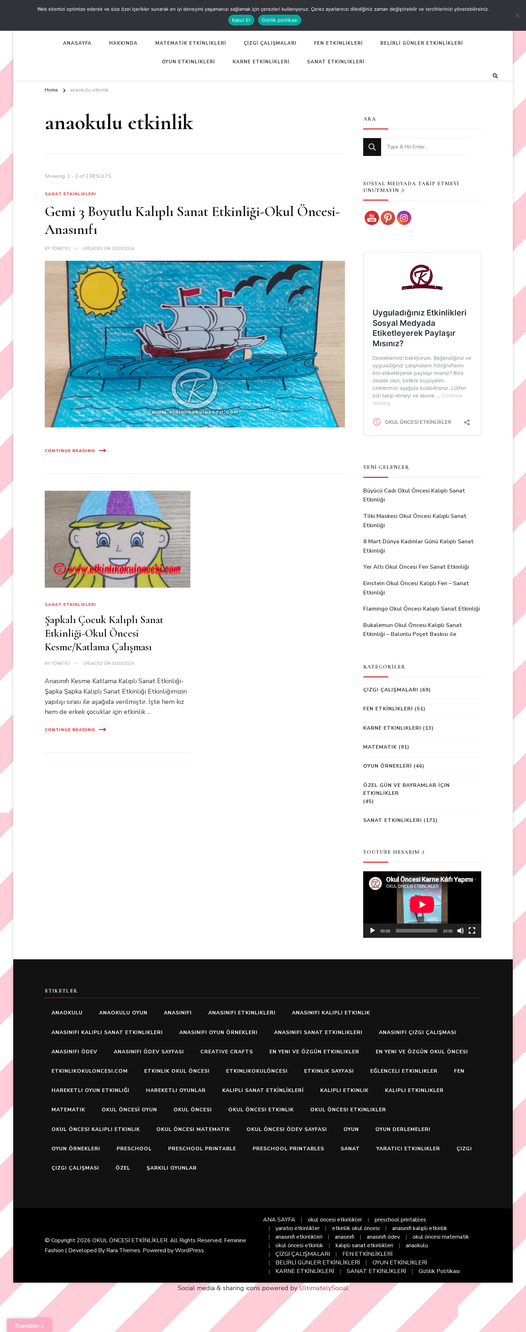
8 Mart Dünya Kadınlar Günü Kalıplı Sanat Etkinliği (418, 546)
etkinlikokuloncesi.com (90, 1071)
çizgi (464, 1148)
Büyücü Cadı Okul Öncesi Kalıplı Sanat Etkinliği (414, 495)
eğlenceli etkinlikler (404, 1071)
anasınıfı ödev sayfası (149, 1051)
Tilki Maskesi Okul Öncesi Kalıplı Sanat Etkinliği (415, 520)
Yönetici (60, 248)
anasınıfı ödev (74, 1051)
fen (459, 1071)
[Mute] (460, 930)
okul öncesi (193, 1109)
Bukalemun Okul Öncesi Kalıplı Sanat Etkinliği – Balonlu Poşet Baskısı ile (412, 629)
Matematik (380, 747)
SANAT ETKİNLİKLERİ (336, 62)
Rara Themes (123, 1250)
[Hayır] (517, 15)
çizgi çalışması (75, 1168)
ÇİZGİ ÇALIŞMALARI (270, 43)
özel (123, 1168)
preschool (134, 1148)
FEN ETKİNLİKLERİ (338, 43)
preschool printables (288, 1148)
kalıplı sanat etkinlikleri (364, 1245)
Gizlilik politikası (280, 20)
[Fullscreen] (472, 930)
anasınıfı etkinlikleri (242, 1012)
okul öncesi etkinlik (261, 1109)
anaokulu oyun (123, 1012)
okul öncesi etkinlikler (348, 1109)
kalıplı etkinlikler (414, 1090)
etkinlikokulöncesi (257, 1071)
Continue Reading (70, 451)
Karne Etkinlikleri (392, 728)
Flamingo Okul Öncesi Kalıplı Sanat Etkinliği (421, 609)
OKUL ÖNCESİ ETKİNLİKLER (129, 1240)
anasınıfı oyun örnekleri (218, 1032)
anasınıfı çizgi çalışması (417, 1032)
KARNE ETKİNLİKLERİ (261, 62)
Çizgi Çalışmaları (390, 689)
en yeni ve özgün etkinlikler (314, 1051)
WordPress (189, 1250)
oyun (351, 1129)
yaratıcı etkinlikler (408, 1148)
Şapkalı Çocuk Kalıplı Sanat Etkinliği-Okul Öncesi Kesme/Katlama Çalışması (104, 633)
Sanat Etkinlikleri (70, 194)
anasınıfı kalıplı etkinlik (331, 1012)
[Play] (372, 930)
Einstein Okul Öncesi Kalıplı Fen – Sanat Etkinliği (416, 588)
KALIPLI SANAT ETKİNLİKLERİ (263, 1090)
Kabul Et (241, 20)
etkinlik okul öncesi (177, 1071)
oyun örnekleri (76, 1148)
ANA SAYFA (279, 1220)
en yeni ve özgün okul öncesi (422, 1051)
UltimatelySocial (324, 1288)
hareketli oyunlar (176, 1090)
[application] (422, 904)
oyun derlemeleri (402, 1129)
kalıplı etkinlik (344, 1090)
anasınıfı (178, 1012)
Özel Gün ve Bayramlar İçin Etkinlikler (406, 789)
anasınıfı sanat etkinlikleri (318, 1032)
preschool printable (202, 1148)
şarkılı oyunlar (172, 1168)
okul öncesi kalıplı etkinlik (96, 1129)
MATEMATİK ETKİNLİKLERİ (190, 43)
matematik (68, 1109)
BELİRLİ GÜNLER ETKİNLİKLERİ (421, 43)
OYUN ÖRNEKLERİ (387, 766)
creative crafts (226, 1051)
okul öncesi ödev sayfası (287, 1129)
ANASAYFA (77, 43)
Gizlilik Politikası (439, 1271)
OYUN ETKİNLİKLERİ (188, 62)
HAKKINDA (123, 43)
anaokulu (67, 1012)
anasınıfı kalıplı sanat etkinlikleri (107, 1032)
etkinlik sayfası (329, 1071)
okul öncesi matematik (193, 1129)
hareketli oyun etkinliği (91, 1090)
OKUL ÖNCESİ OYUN (129, 1109)
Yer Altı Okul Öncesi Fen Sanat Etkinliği (416, 567)
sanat (350, 1148)
